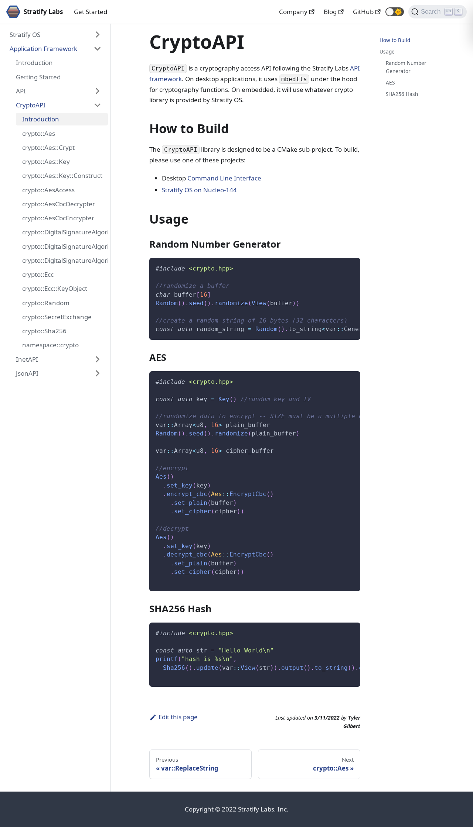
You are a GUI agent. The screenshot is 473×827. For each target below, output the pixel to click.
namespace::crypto (50, 345)
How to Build (395, 40)
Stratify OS (25, 34)
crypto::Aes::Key (46, 161)
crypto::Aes (38, 133)
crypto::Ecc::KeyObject (54, 288)
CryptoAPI (30, 105)
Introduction (34, 62)
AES (390, 82)
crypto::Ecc (38, 274)
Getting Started (38, 77)
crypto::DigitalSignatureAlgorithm (65, 232)
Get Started (90, 11)
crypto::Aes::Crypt (48, 147)
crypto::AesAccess (48, 190)
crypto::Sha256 (44, 331)
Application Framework (43, 48)
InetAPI (27, 359)
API (21, 91)
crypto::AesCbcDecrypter (58, 204)
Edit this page (178, 717)
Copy (348, 266)
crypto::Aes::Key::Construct (62, 175)
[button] (394, 11)
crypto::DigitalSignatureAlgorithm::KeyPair (65, 246)
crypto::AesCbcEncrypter (58, 218)
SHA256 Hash (402, 93)
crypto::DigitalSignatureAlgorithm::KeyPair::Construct (65, 260)
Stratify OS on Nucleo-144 (199, 190)
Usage (387, 51)
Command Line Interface (224, 178)
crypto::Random (45, 303)
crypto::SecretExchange (57, 317)
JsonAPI (27, 373)
